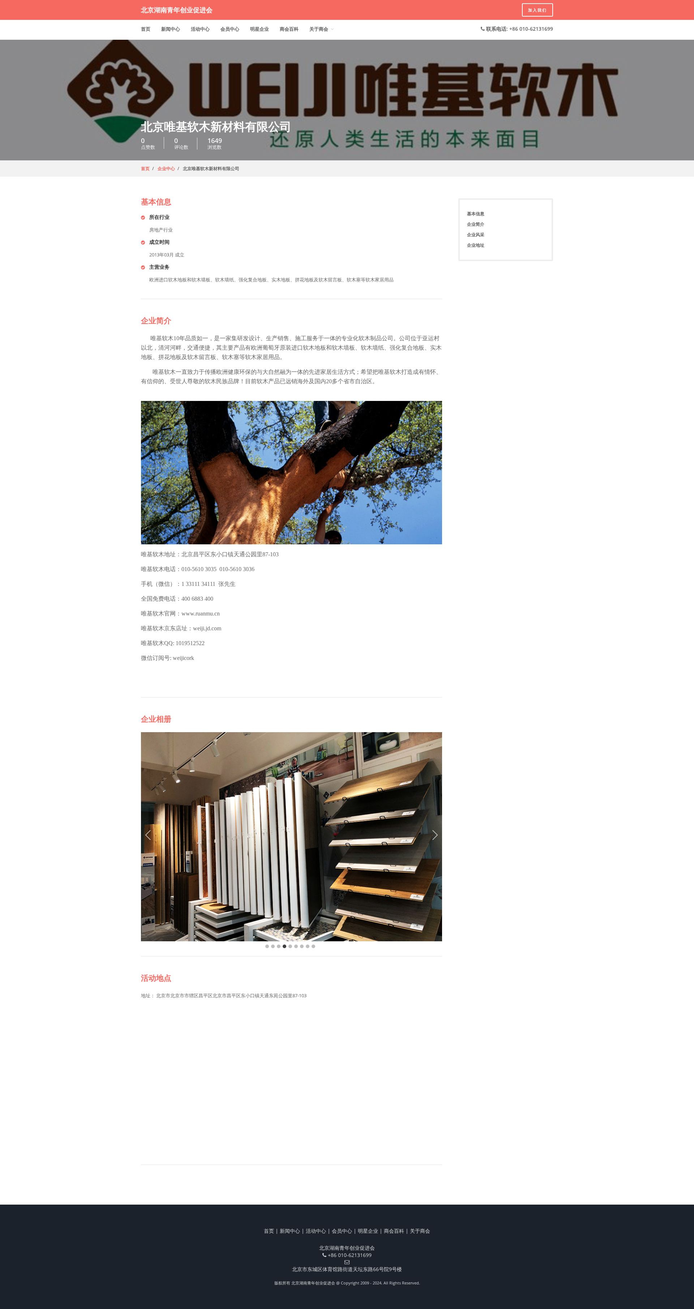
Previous (148, 837)
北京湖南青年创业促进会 (177, 9)
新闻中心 (170, 29)
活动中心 (200, 29)
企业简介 (475, 224)
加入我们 (537, 10)
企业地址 (475, 245)
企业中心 (166, 168)
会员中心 (229, 29)
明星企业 (259, 29)
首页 (145, 29)
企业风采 (475, 235)
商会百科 (289, 29)
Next (435, 837)
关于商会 (318, 29)
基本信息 (475, 214)
